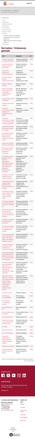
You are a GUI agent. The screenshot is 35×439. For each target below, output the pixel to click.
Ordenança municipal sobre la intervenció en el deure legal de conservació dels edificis (8, 195)
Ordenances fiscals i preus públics (11, 37)
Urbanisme (6, 42)
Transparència (5, 44)
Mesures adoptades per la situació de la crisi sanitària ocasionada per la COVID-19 (7, 92)
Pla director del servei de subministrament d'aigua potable (8, 322)
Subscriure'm (4, 390)
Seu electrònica (6, 27)
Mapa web (23, 420)
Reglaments (6, 39)
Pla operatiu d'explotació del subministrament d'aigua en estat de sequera (7, 340)
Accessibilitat (23, 417)
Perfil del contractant (7, 24)
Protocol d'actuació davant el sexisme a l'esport (7, 351)
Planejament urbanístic (8, 346)
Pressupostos (5, 26)
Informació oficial (6, 31)
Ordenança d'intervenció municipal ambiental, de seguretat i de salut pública (8, 112)
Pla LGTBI (4, 326)
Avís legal (22, 414)
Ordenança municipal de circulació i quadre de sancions (7, 128)
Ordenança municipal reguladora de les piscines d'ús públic (7, 176)
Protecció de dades (23, 411)
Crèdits (22, 404)
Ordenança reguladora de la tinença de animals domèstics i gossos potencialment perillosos (8, 213)
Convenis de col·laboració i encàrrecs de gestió (7, 72)
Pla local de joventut (7, 330)
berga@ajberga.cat (8, 410)
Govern (4, 20)
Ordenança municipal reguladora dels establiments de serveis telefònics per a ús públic (8, 185)
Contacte (22, 407)
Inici (2, 10)
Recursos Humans (6, 29)
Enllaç (31, 59)
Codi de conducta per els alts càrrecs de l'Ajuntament (7, 65)
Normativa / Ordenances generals (10, 12)
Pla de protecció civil (7, 317)
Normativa (15, 10)
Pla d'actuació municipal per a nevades (6, 302)
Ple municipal (5, 22)
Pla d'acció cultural (7, 292)
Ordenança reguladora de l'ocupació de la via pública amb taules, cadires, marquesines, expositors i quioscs (8, 238)
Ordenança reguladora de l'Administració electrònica (8, 221)
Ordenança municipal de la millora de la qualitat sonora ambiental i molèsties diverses (8, 137)
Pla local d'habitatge (7, 333)
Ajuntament (7, 10)
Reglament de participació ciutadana (12, 40)
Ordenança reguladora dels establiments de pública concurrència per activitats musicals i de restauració (8, 256)
